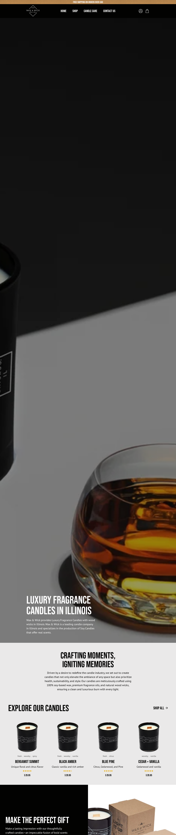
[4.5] (67, 771)
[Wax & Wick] (33, 10)
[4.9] (27, 771)
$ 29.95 (27, 775)
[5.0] (108, 771)
